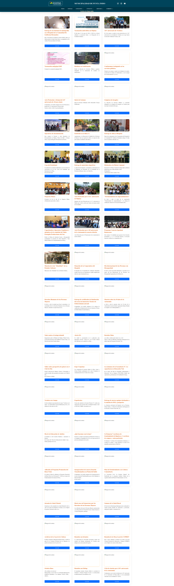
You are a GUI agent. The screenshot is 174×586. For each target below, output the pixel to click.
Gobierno (109, 8)
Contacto (89, 8)
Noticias (70, 8)
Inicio (62, 8)
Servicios (99, 8)
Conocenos (79, 8)
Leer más (57, 46)
